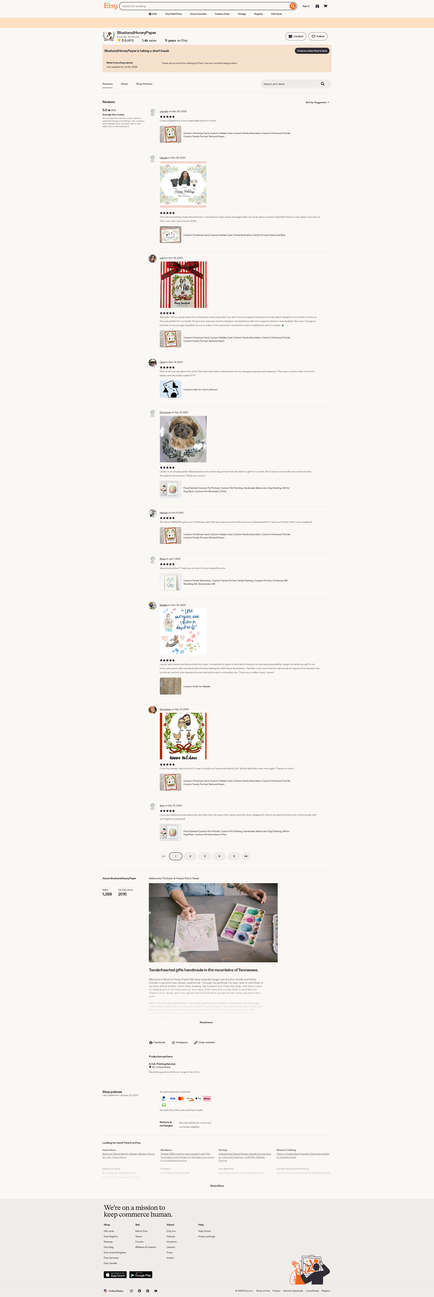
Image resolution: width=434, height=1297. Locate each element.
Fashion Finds (222, 14)
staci (162, 257)
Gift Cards (276, 14)
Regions (326, 1290)
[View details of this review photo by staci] (183, 284)
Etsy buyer (165, 412)
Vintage (242, 14)
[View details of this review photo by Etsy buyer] (183, 439)
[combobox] (204, 6)
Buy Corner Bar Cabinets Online (119, 1172)
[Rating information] (119, 41)
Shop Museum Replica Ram (175, 1172)
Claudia (163, 157)
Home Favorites (198, 14)
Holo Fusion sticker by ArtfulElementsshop (241, 1172)
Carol (162, 362)
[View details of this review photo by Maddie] (183, 632)
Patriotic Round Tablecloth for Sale (120, 1177)
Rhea (162, 558)
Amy (162, 805)
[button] (295, 36)
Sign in (306, 6)
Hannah (164, 512)
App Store (115, 1274)
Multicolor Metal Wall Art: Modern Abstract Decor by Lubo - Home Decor (128, 1156)
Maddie (164, 605)
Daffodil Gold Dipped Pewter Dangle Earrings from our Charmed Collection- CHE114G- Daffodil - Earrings (245, 1157)
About (124, 83)
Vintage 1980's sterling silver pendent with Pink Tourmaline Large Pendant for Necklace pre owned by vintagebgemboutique (187, 1157)
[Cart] (325, 6)
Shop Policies (144, 83)
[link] (164, 856)
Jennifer (164, 111)
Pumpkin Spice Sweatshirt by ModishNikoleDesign (303, 1172)
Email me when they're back (312, 50)
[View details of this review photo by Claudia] (183, 184)
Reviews (107, 83)
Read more (206, 1022)
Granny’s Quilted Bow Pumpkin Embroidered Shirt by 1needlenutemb (303, 1156)
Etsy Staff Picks (173, 14)
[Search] (293, 6)
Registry (258, 14)
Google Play (140, 1274)
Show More (217, 1185)
